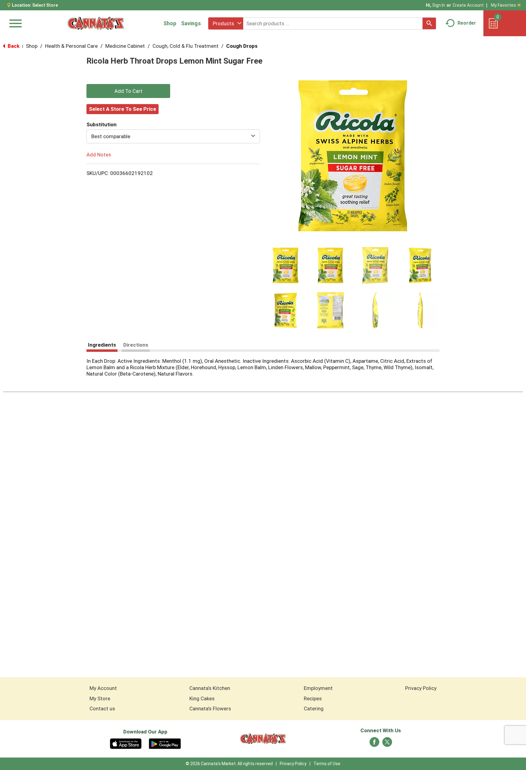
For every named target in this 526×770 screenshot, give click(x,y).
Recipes (313, 698)
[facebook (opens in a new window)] (374, 744)
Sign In (438, 5)
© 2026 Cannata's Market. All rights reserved (229, 763)
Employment (318, 688)
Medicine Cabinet (125, 46)
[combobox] (225, 23)
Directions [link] (135, 345)
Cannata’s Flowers (210, 708)
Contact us (102, 708)
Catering (314, 708)
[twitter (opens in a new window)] (387, 744)
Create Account (468, 5)
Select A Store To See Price (122, 109)
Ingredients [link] (102, 345)
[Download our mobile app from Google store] (165, 743)
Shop (169, 23)
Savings (191, 23)
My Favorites (503, 5)
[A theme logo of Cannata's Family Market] (96, 23)
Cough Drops (242, 46)
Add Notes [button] (98, 155)
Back (12, 46)
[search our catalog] (429, 23)
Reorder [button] (467, 23)
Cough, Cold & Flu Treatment (186, 46)
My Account (103, 688)
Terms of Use (327, 763)
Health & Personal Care (71, 46)
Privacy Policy (421, 688)
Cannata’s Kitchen (209, 688)
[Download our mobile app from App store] (126, 743)
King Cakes (202, 698)
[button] (285, 265)
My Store (99, 698)
